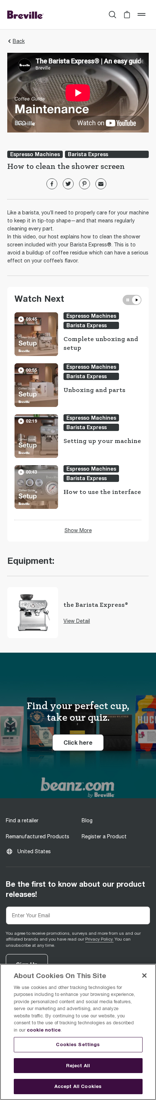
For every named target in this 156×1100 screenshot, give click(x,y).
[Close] (144, 976)
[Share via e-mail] (100, 183)
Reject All (78, 1065)
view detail (76, 621)
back (19, 41)
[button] (127, 14)
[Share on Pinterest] (84, 183)
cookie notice (44, 1030)
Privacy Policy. (99, 939)
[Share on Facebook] (51, 183)
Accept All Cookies (78, 1086)
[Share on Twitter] (68, 183)
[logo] (25, 14)
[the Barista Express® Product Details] (32, 612)
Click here (83, 742)
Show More (78, 530)
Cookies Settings (78, 1044)
